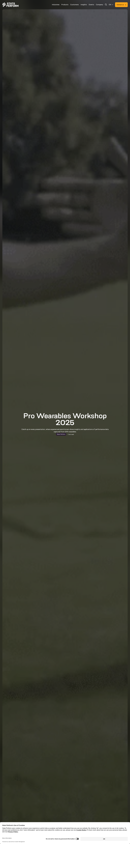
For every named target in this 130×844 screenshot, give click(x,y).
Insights (84, 5)
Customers (74, 5)
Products (64, 5)
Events (91, 5)
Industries (55, 5)
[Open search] (106, 5)
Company (99, 5)
